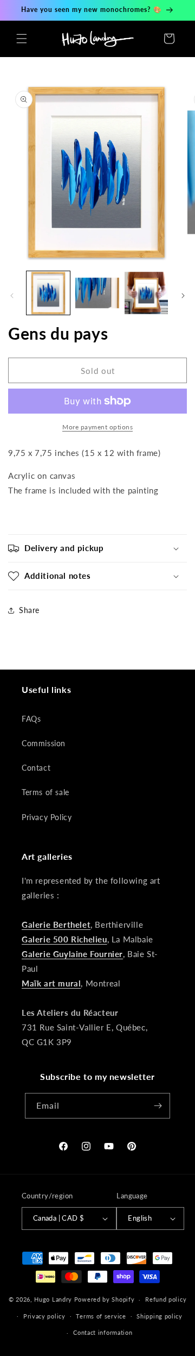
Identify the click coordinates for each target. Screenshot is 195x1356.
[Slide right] (183, 296)
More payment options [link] (97, 427)
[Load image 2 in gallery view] (97, 293)
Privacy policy (44, 1316)
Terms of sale (45, 792)
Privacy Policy (47, 817)
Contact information (102, 1332)
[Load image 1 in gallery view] (48, 293)
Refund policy (165, 1299)
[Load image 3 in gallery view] (146, 293)
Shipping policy (159, 1316)
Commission (44, 743)
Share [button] (29, 610)
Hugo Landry (53, 1299)
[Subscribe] (158, 1105)
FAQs (31, 718)
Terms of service (101, 1316)
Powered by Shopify (104, 1299)
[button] (22, 39)
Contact (36, 767)
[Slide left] (12, 296)
